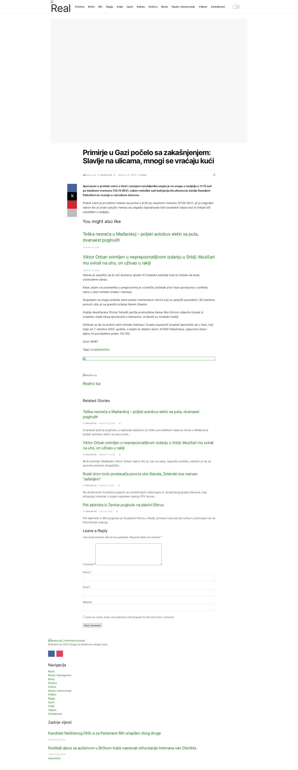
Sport (130, 6)
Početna (79, 6)
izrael (94, 349)
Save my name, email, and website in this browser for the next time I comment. (130, 617)
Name (87, 572)
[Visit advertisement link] (149, 365)
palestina (103, 349)
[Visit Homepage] (60, 6)
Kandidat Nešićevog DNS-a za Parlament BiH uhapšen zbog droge (104, 733)
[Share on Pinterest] (72, 204)
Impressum (54, 758)
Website (87, 602)
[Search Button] (246, 6)
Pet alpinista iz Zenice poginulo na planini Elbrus (123, 505)
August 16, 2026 (91, 247)
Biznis (164, 6)
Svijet (120, 6)
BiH (100, 6)
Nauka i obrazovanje (183, 6)
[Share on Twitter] (72, 196)
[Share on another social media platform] (72, 213)
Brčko (91, 6)
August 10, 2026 (91, 270)
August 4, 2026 (106, 485)
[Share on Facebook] (72, 188)
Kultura (141, 6)
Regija (109, 6)
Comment (89, 564)
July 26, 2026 (105, 511)
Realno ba (106, 175)
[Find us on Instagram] (59, 654)
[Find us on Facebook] (51, 654)
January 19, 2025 (127, 175)
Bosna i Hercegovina (59, 675)
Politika (52, 694)
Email (87, 587)
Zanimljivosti (218, 6)
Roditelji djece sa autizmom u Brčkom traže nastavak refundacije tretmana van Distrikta (122, 748)
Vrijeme (203, 6)
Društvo (152, 6)
